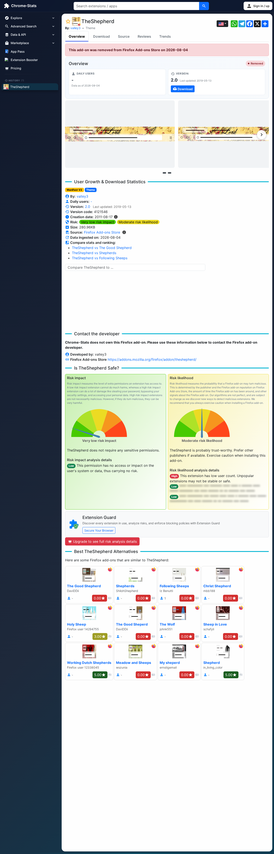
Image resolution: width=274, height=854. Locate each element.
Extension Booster (24, 60)
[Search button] (204, 6)
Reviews (144, 36)
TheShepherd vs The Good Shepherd (102, 248)
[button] (258, 6)
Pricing (16, 68)
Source (124, 36)
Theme (90, 28)
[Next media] (261, 134)
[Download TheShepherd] (216, 82)
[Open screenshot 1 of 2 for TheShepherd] (120, 134)
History (16, 80)
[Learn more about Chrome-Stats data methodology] (124, 232)
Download (101, 36)
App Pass (18, 51)
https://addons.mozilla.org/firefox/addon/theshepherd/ (152, 359)
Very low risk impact (97, 222)
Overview (77, 36)
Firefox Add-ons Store (102, 232)
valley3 (75, 28)
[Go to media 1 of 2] (164, 172)
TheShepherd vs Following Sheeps (99, 258)
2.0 (87, 206)
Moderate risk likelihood (138, 222)
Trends (165, 36)
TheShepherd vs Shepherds (94, 253)
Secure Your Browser (98, 530)
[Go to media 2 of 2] (169, 172)
